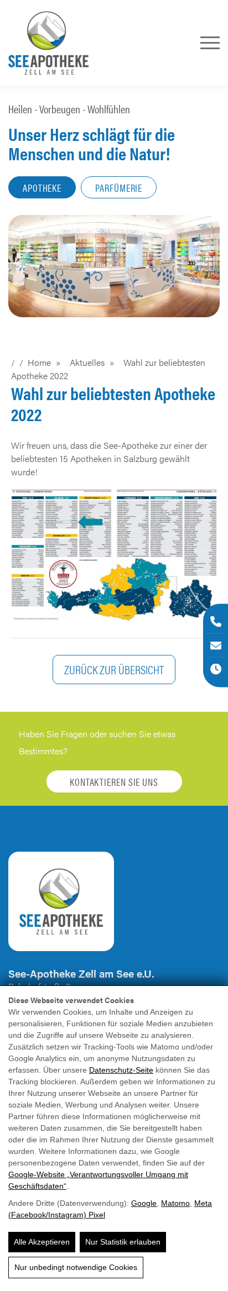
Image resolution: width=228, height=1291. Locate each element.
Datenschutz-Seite (121, 1070)
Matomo (175, 1203)
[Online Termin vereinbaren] (215, 669)
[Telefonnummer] (215, 621)
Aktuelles (87, 362)
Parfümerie (118, 188)
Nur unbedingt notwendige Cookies (75, 1267)
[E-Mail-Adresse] (215, 645)
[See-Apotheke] (48, 43)
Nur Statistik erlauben (122, 1241)
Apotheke (42, 188)
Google (144, 1203)
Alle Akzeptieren (42, 1241)
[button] (114, 555)
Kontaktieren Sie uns (114, 782)
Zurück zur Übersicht (114, 669)
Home (39, 362)
